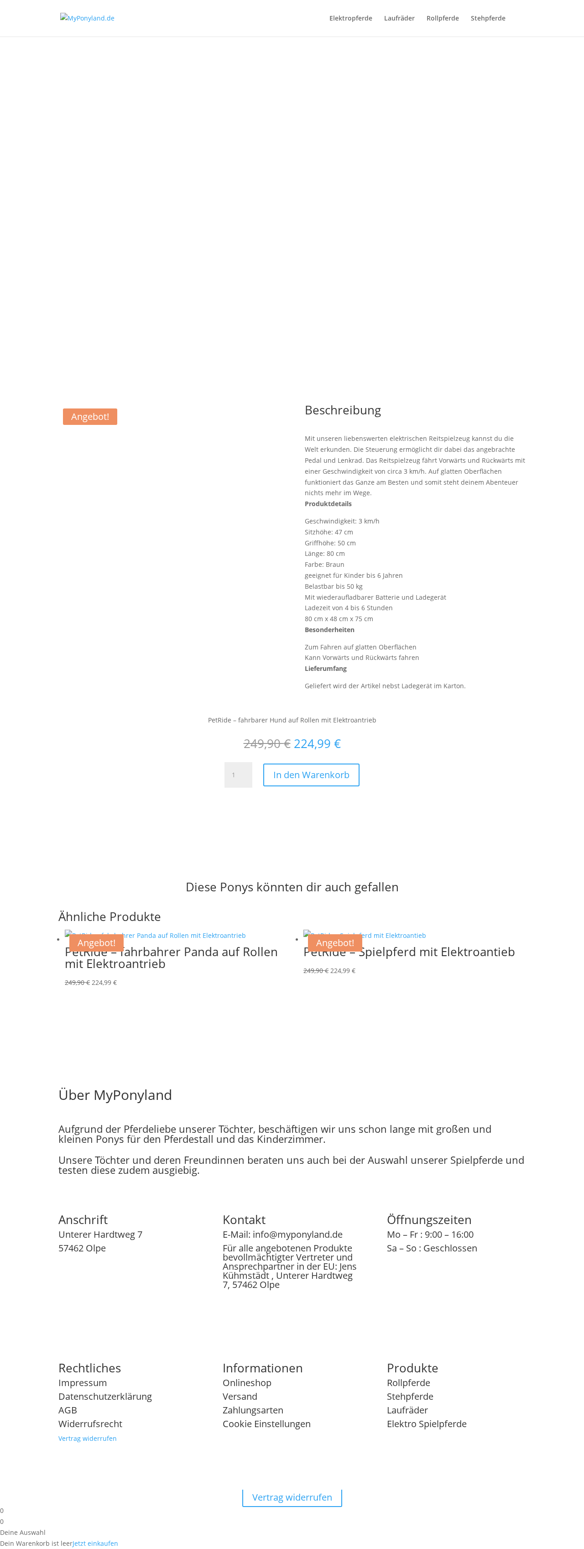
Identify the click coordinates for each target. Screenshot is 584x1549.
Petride (334, 175)
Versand (240, 1396)
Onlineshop (247, 1382)
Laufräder (399, 18)
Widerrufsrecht (90, 1424)
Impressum (82, 1382)
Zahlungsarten (253, 1410)
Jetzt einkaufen (95, 1543)
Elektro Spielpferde (427, 1424)
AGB (67, 1410)
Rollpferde (443, 18)
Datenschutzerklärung (105, 1396)
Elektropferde (350, 18)
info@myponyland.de (298, 1234)
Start (311, 175)
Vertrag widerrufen (87, 1438)
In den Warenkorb (397, 275)
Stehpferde (488, 18)
